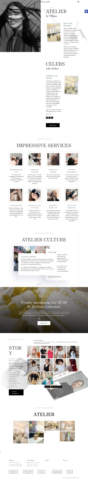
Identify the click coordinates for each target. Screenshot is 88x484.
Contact (11, 25)
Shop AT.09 (28, 472)
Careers (41, 472)
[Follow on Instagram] (47, 118)
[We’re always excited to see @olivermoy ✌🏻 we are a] (46, 352)
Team (69, 472)
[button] (86, 11)
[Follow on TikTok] (52, 118)
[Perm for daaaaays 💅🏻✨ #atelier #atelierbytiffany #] (60, 365)
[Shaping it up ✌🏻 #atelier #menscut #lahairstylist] (60, 352)
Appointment (13, 22)
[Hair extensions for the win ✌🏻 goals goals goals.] (73, 352)
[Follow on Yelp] (64, 464)
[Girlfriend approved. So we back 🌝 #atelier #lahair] (33, 365)
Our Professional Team (54, 276)
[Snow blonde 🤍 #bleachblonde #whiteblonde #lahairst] (33, 352)
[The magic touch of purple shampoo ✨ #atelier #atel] (33, 378)
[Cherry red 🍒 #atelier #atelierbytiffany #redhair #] (73, 365)
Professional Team (15, 19)
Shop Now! (44, 323)
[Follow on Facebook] (50, 118)
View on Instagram (15, 392)
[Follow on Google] (67, 464)
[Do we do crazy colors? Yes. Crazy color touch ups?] (46, 378)
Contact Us (13, 472)
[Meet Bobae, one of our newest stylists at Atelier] (46, 365)
